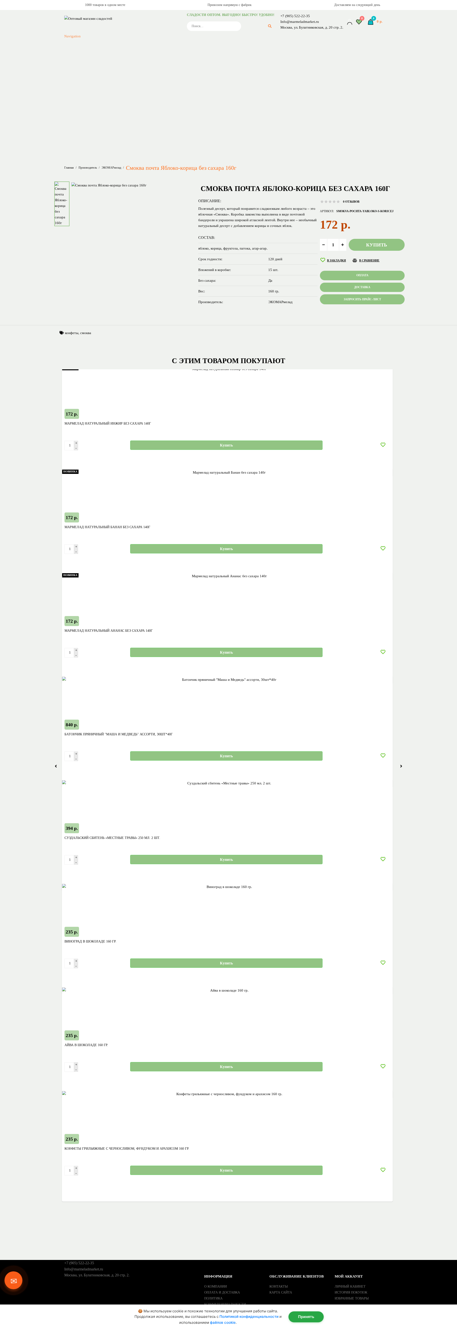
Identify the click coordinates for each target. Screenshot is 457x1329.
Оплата (362, 275)
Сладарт (147, 74)
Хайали (147, 102)
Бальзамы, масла (147, 131)
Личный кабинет (350, 1286)
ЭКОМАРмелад (147, 114)
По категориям (98, 125)
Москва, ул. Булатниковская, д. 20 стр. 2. (311, 27)
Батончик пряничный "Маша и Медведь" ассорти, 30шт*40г (119, 734)
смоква (85, 333)
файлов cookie (223, 1322)
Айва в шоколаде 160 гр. (86, 1045)
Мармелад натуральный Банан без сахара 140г (107, 527)
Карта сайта (280, 1292)
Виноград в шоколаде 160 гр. (90, 941)
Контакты (278, 1286)
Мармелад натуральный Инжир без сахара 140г (108, 423)
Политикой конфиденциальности (248, 1316)
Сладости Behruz (147, 79)
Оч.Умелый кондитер (148, 28)
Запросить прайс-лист (94, 148)
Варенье (147, 137)
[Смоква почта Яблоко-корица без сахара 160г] (108, 185)
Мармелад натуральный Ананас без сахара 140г (109, 630)
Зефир (147, 154)
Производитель (88, 167)
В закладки (336, 260)
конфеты (71, 333)
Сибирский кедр (147, 68)
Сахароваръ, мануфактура (147, 57)
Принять (306, 1316)
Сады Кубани (147, 51)
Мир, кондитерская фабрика (147, 17)
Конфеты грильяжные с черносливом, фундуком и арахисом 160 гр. (127, 1148)
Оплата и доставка (222, 1292)
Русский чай (147, 45)
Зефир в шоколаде (147, 159)
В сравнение (369, 260)
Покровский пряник (148, 39)
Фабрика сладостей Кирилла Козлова (147, 97)
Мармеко (148, 5)
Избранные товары (352, 1298)
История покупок (351, 1292)
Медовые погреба (147, 11)
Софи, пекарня (147, 85)
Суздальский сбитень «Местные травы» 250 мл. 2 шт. (112, 838)
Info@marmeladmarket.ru (299, 22)
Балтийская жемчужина (147, 108)
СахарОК (147, 62)
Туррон (147, 91)
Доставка (362, 287)
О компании (215, 1286)
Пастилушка (147, 34)
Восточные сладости (147, 142)
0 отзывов (351, 201)
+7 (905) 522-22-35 (295, 16)
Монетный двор (147, 22)
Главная (69, 167)
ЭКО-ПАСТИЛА (147, 119)
